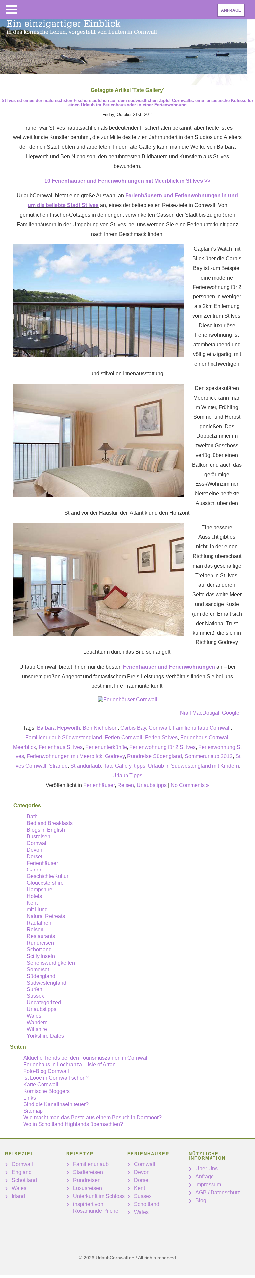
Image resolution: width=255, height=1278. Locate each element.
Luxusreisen (87, 1188)
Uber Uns (206, 1168)
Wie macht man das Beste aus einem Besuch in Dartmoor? (92, 1117)
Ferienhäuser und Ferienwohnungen (169, 667)
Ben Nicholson (100, 728)
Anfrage (231, 10)
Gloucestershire (45, 883)
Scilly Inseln (41, 956)
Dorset (34, 856)
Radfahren (39, 923)
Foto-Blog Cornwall (46, 1071)
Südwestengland (46, 983)
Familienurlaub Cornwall (202, 728)
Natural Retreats (46, 916)
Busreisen (38, 836)
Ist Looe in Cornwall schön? (56, 1078)
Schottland (39, 949)
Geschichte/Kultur (47, 876)
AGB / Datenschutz (217, 1192)
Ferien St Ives (161, 737)
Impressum (208, 1184)
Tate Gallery (117, 766)
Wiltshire (37, 1029)
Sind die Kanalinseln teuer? (56, 1104)
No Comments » (190, 785)
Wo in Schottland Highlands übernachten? (73, 1124)
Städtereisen (88, 1172)
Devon (34, 850)
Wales (34, 1016)
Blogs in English (46, 830)
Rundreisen (40, 943)
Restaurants (41, 936)
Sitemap (33, 1111)
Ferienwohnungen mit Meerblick (64, 756)
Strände (58, 766)
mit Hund (37, 909)
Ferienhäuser (99, 785)
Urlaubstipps (152, 785)
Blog (200, 1200)
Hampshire (39, 889)
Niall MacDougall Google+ (211, 713)
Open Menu (11, 9)
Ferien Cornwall (123, 737)
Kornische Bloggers (46, 1091)
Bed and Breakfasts (50, 823)
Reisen (125, 785)
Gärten (34, 869)
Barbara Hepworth (58, 728)
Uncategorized (44, 1002)
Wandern (37, 1022)
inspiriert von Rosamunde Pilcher (96, 1207)
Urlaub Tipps (127, 775)
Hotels (34, 896)
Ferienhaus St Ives (61, 747)
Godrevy (115, 756)
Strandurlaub (85, 766)
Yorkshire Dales (45, 1036)
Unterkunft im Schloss (99, 1196)
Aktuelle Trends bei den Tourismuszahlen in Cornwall (86, 1058)
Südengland (41, 976)
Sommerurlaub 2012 (209, 756)
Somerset (38, 969)
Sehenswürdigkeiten (51, 963)
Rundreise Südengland (154, 756)
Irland (18, 1196)
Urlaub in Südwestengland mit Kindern (193, 766)
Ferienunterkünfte (106, 747)
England (22, 1172)
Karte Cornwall (40, 1084)
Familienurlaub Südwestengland (63, 737)
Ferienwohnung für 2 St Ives (162, 747)
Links (29, 1098)
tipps (139, 766)
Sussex (35, 996)
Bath (32, 816)
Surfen (34, 989)
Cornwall (159, 728)
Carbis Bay (133, 728)
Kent (32, 903)
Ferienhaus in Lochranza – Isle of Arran (69, 1064)
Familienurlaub (91, 1164)
